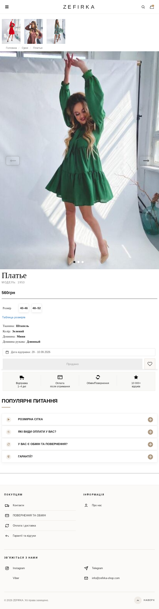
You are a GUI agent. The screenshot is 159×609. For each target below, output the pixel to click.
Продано (72, 364)
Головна (11, 47)
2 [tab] (78, 262)
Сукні (25, 47)
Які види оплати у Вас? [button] (37, 431)
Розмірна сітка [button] (30, 419)
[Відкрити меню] (6, 6)
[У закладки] (150, 364)
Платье (37, 47)
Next (146, 160)
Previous (13, 160)
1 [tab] (74, 262)
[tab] (79, 419)
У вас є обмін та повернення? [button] (43, 444)
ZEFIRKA (79, 7)
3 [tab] (83, 262)
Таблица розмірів (13, 317)
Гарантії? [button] (25, 456)
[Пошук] (143, 6)
